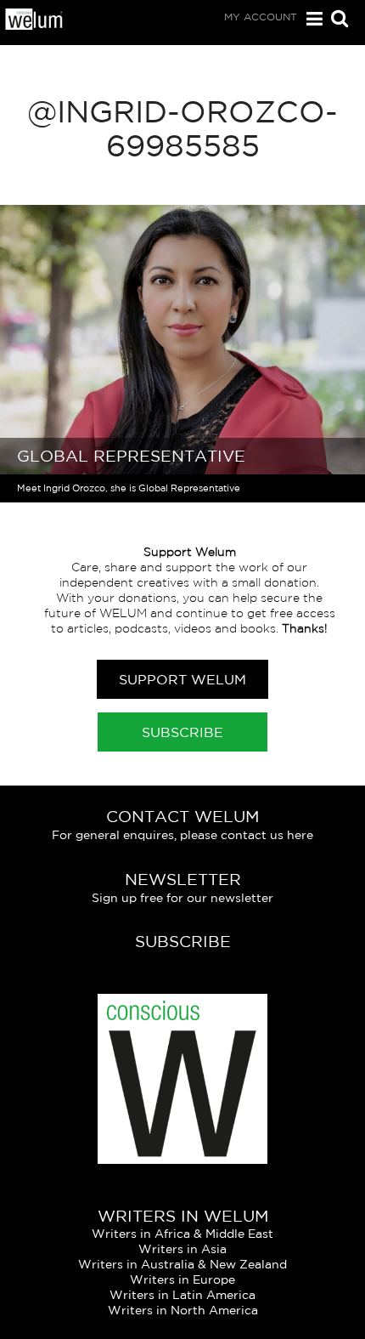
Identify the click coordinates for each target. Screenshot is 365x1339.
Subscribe (182, 732)
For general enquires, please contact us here (182, 835)
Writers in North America (183, 1310)
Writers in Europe (182, 1279)
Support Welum (182, 679)
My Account (260, 16)
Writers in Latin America (183, 1295)
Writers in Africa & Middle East (182, 1233)
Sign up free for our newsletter (182, 898)
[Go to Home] (34, 25)
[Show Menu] (310, 19)
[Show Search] (335, 20)
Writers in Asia (182, 1249)
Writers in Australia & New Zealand (182, 1264)
